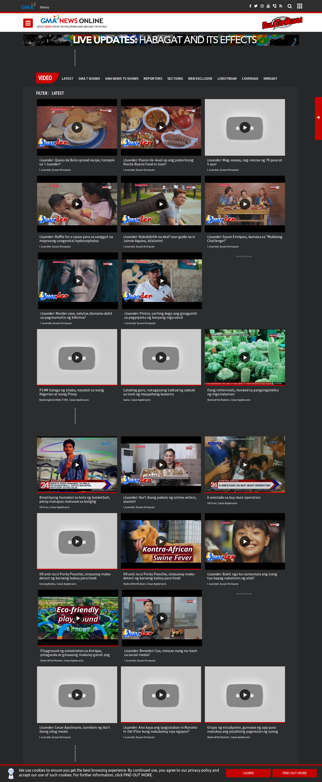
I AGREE (248, 773)
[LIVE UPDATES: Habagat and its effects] (161, 40)
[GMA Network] (28, 5)
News (44, 7)
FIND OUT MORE (295, 773)
